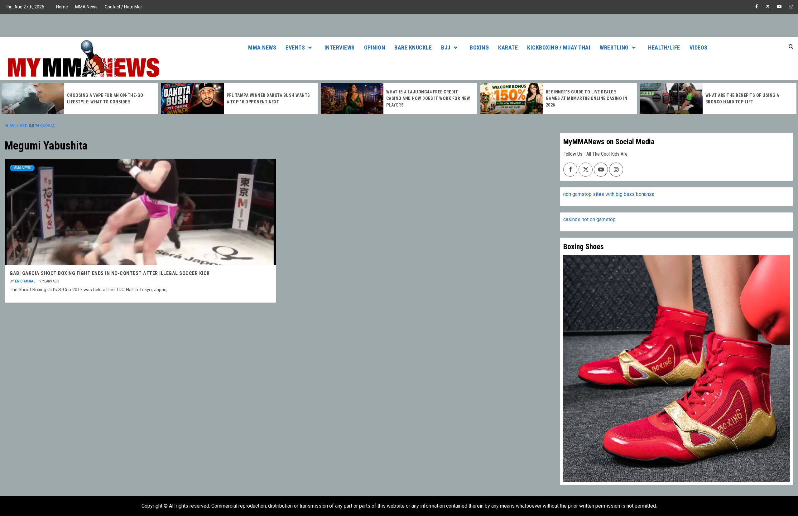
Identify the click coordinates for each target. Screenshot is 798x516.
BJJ (445, 47)
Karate (508, 47)
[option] (80, 98)
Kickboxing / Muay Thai (558, 47)
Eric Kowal (25, 281)
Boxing (479, 47)
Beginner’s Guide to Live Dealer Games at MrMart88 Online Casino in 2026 (586, 98)
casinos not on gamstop (589, 219)
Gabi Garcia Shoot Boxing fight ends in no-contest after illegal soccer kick (110, 273)
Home (62, 6)
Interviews (339, 47)
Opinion (374, 47)
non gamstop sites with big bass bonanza (608, 194)
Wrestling (614, 47)
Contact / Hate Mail (123, 6)
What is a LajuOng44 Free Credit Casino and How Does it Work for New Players (428, 98)
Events (295, 47)
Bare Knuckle (413, 47)
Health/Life (664, 47)
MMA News (86, 6)
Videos (699, 47)
